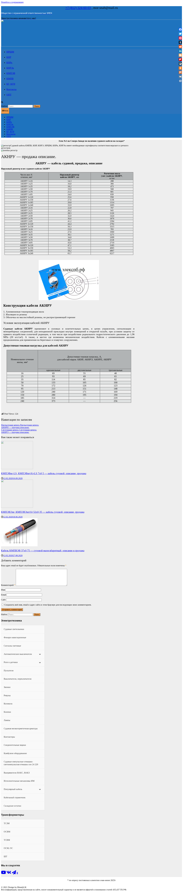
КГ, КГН (10, 84)
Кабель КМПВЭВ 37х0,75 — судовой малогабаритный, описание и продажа (42, 550)
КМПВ (10, 78)
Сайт (3, 600)
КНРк (9, 62)
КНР (8, 57)
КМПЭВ (10, 73)
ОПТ (8, 94)
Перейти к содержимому (12, 2)
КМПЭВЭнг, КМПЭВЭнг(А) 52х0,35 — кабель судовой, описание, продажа (42, 512)
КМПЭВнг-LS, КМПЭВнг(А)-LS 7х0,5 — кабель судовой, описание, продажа (43, 473)
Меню (6, 111)
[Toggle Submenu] (39, 654)
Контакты (11, 89)
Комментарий (8, 585)
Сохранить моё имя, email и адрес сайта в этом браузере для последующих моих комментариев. (48, 605)
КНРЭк (10, 68)
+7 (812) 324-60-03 (78, 8)
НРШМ (10, 51)
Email (3, 595)
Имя (3, 590)
